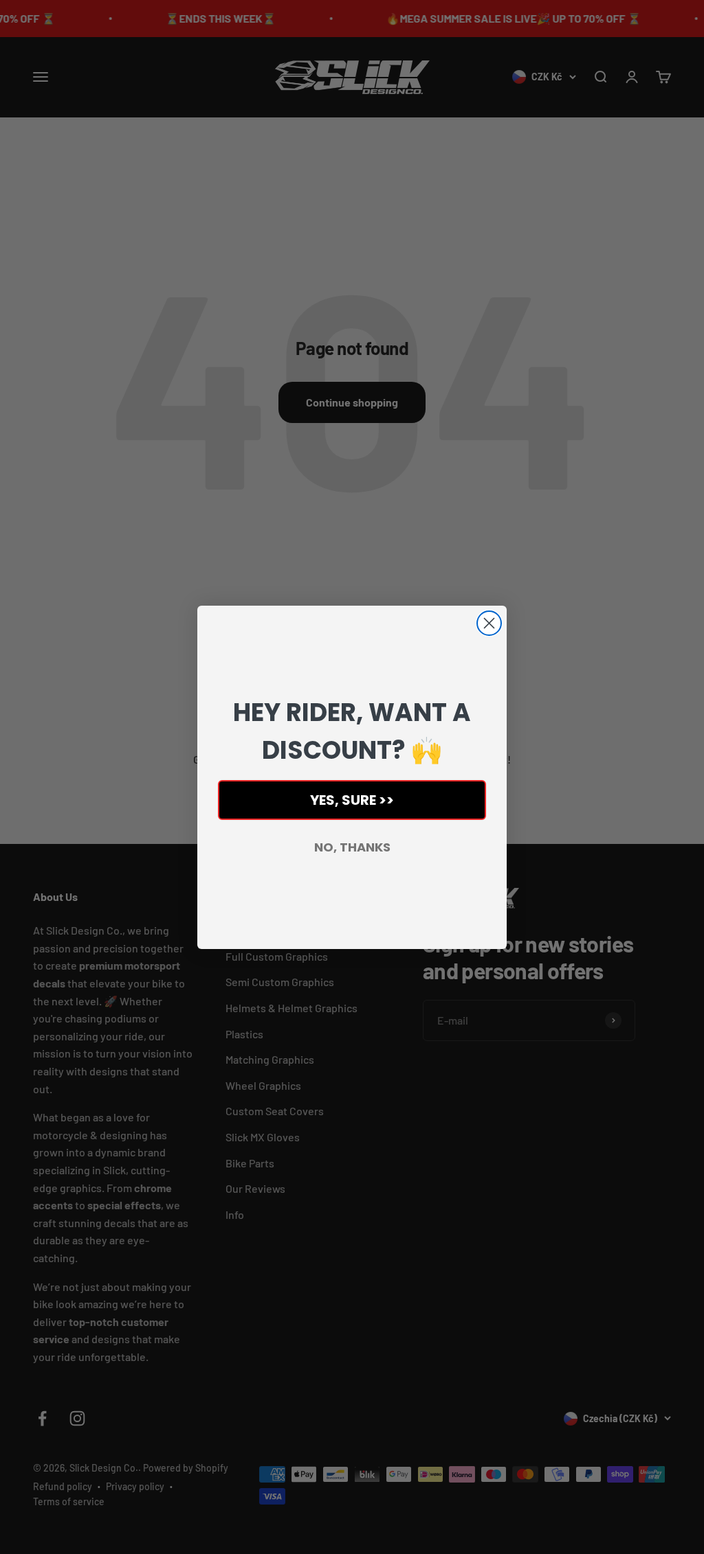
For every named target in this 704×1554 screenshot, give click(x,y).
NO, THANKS (352, 847)
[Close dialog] (489, 623)
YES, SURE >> (352, 800)
